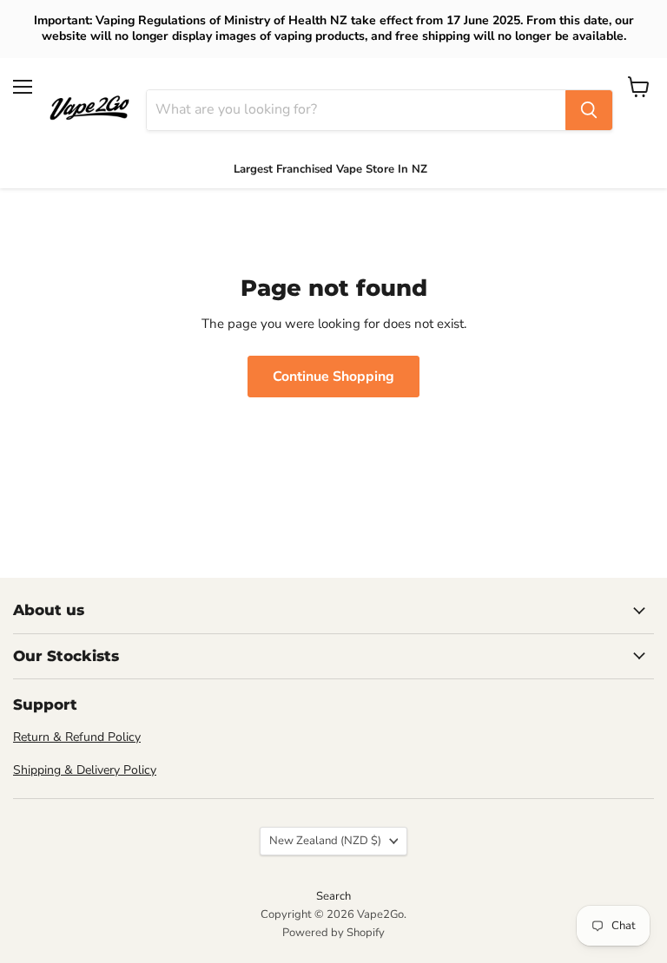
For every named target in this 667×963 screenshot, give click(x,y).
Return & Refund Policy (77, 737)
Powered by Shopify (333, 932)
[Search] (588, 110)
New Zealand (325, 840)
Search (333, 896)
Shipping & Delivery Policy (84, 770)
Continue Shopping (333, 376)
